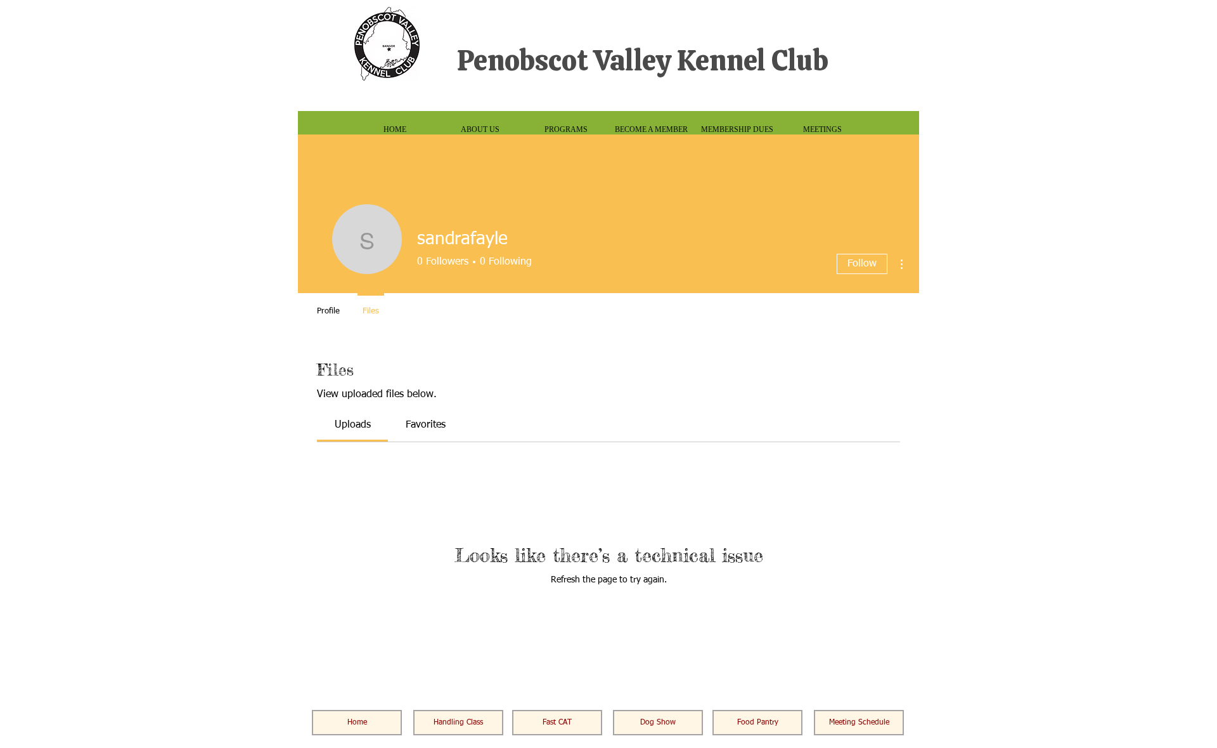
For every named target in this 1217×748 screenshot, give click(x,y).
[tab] (352, 425)
